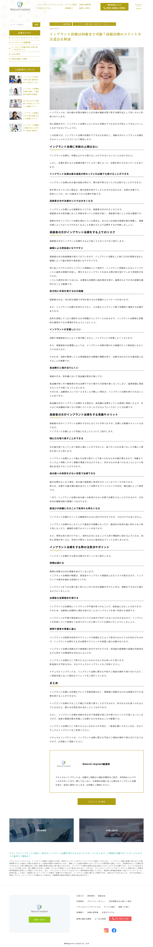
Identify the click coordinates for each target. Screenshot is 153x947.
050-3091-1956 (121, 918)
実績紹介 (69, 8)
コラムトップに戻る (97, 801)
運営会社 (101, 896)
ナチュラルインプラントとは (50, 4)
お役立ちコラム (44, 8)
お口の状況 (16, 54)
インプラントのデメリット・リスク (25, 38)
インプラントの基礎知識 (21, 42)
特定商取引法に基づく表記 (120, 901)
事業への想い (85, 8)
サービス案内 (71, 4)
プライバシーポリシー (96, 901)
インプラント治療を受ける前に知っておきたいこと (25, 48)
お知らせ (80, 896)
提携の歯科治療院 (83, 919)
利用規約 (80, 901)
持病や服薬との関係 (19, 59)
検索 (36, 25)
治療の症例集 (85, 4)
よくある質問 (100, 919)
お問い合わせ (39, 919)
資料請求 (91, 896)
